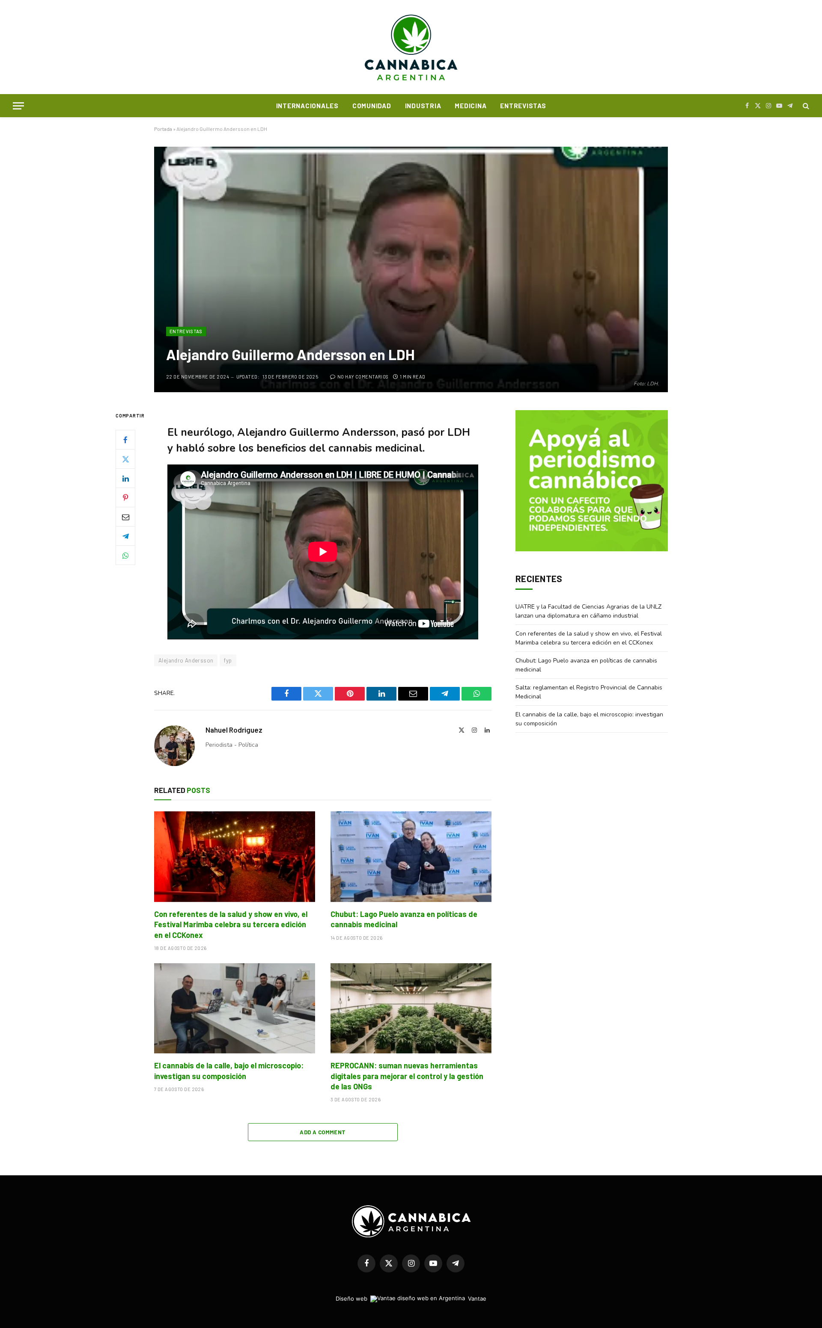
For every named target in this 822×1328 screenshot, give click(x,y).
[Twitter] (125, 459)
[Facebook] (125, 440)
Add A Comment (322, 1132)
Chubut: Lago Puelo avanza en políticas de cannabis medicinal (404, 919)
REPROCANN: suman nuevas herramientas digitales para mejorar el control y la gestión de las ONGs (407, 1076)
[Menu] (18, 105)
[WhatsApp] (125, 555)
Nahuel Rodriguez (234, 729)
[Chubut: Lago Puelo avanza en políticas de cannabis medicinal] (411, 856)
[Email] (125, 517)
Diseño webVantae (411, 1298)
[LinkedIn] (125, 478)
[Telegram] (125, 536)
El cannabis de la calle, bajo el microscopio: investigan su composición (229, 1070)
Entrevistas (523, 105)
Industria (423, 105)
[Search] (805, 105)
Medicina (470, 105)
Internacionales (307, 105)
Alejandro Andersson (185, 660)
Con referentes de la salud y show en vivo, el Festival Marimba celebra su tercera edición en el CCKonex (230, 924)
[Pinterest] (125, 498)
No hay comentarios (362, 376)
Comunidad (371, 105)
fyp (228, 660)
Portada (163, 129)
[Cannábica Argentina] (411, 47)
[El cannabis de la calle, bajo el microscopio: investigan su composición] (234, 1008)
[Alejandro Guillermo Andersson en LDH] (411, 269)
